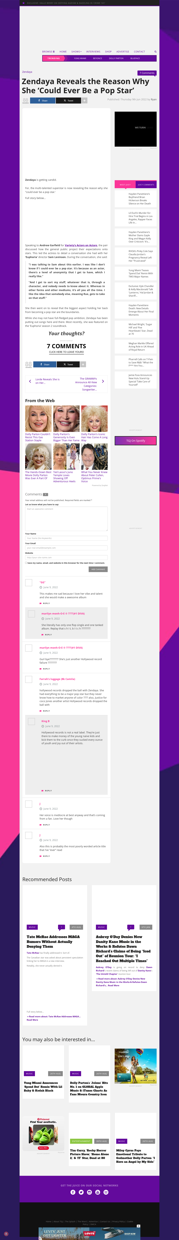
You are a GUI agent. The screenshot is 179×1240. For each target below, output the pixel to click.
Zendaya (27, 71)
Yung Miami (80, 58)
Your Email (30, 543)
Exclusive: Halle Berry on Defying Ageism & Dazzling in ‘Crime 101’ (66, 3)
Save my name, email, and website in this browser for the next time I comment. (66, 563)
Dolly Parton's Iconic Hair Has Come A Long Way (94, 437)
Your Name (30, 533)
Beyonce (97, 58)
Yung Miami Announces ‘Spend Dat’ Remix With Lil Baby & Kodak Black (43, 1086)
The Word (82, 1221)
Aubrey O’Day (104, 967)
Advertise (122, 51)
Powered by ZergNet (100, 485)
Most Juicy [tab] (125, 185)
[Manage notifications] (6, 1234)
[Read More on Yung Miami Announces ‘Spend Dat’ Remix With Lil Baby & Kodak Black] (43, 1057)
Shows (75, 51)
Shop (108, 51)
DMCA (93, 1224)
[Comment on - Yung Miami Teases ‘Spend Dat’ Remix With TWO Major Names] (136, 274)
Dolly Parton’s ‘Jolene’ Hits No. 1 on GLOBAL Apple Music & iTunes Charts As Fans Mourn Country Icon (89, 1088)
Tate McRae (33, 952)
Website (29, 553)
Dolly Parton (116, 58)
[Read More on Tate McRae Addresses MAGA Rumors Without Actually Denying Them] (55, 903)
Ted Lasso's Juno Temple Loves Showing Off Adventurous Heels (64, 476)
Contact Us (105, 1221)
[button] (155, 51)
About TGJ (58, 1221)
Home (63, 51)
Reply (46, 603)
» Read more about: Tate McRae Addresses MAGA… (54, 1016)
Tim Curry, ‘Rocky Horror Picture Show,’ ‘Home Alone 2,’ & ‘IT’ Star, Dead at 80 (89, 1154)
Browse (47, 51)
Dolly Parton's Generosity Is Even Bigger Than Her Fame (66, 437)
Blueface (135, 58)
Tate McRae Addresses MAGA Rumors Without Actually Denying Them (53, 942)
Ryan (154, 99)
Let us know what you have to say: (42, 504)
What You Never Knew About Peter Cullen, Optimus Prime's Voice (94, 476)
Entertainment (81, 1141)
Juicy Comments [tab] (146, 185)
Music (32, 927)
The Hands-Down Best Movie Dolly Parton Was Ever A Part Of (38, 475)
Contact (139, 51)
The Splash (70, 1221)
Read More (32, 1019)
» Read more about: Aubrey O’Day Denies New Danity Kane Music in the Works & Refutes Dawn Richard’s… (121, 982)
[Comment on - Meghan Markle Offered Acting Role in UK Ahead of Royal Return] (136, 347)
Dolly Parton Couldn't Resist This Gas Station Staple (37, 437)
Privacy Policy (118, 1221)
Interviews (93, 51)
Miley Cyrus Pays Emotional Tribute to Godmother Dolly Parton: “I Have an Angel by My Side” (135, 1156)
